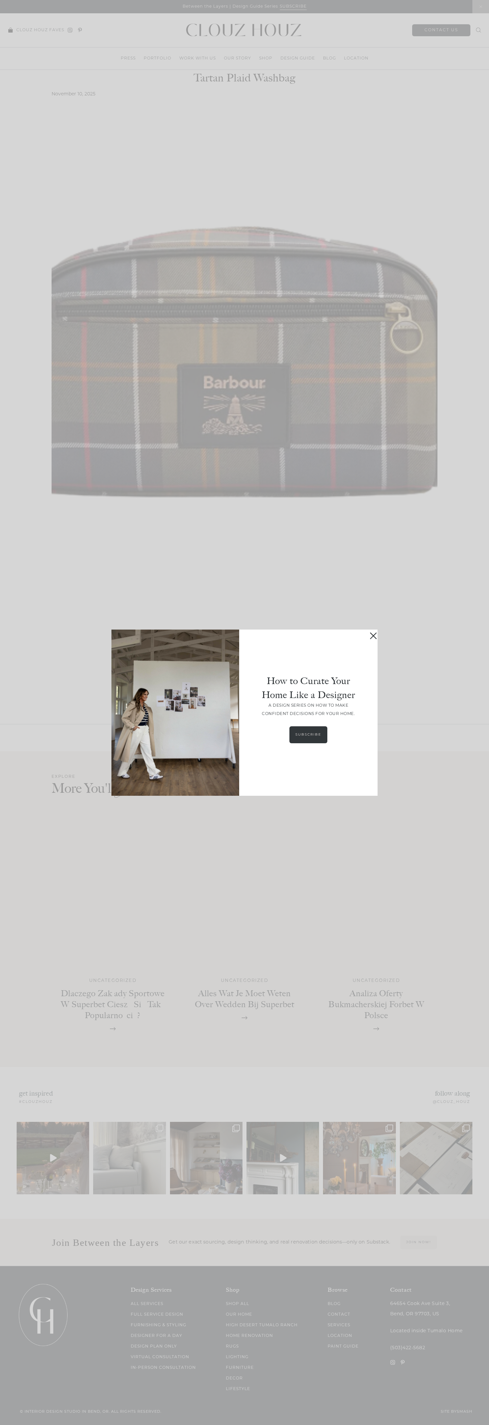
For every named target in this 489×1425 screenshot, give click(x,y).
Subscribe (308, 735)
